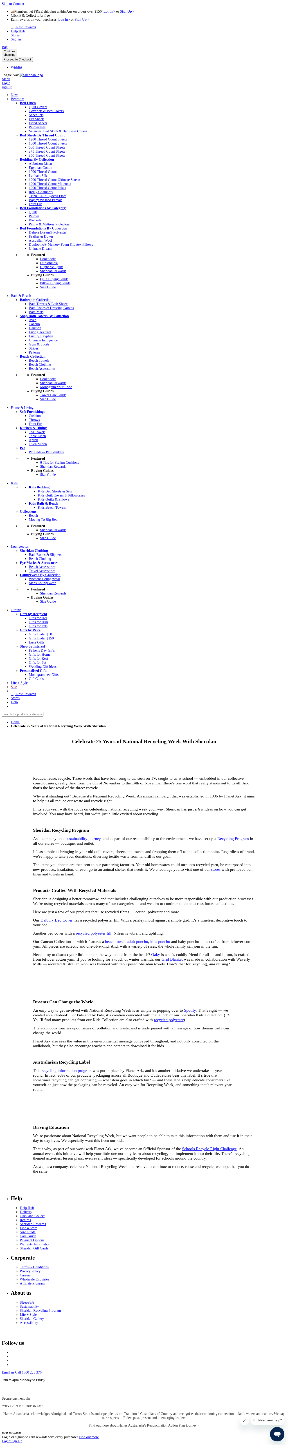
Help (14, 702)
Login (6, 1441)
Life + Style (28, 1314)
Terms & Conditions (34, 1267)
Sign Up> (127, 11)
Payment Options (32, 1240)
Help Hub (27, 1208)
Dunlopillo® (49, 263)
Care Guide (28, 1236)
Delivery (26, 1212)
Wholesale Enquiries (34, 1279)
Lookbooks (48, 259)
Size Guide (28, 1232)
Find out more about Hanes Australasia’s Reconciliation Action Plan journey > (144, 1425)
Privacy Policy (30, 1271)
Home (15, 722)
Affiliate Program (32, 1283)
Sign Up (16, 1441)
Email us (8, 1372)
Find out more (89, 1437)
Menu (6, 79)
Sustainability (29, 1306)
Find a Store (28, 1228)
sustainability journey (83, 838)
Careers (25, 1275)
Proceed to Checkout (17, 59)
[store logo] (31, 75)
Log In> (109, 11)
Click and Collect (32, 1216)
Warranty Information (35, 1244)
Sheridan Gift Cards (34, 1248)
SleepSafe (27, 1302)
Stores (15, 698)
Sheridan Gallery (32, 1318)
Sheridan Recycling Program (40, 1310)
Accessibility (29, 1323)
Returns (25, 1220)
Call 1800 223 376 (28, 1372)
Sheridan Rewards (33, 1224)
